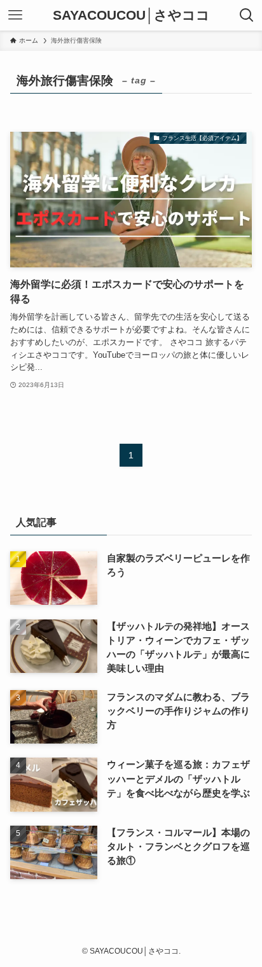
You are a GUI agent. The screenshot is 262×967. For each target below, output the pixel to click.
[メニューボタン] (15, 15)
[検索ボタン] (246, 15)
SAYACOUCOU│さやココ (131, 15)
